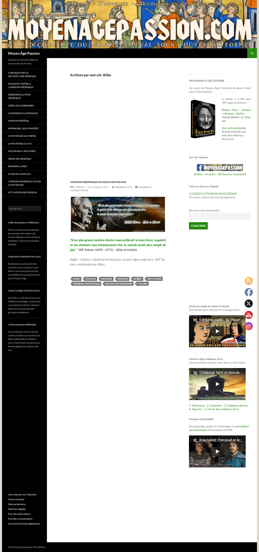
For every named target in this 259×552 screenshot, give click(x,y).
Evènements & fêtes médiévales (19, 96)
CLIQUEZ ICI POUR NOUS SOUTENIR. (213, 193)
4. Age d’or (196, 409)
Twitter (198, 174)
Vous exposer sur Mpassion (22, 494)
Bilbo (76, 278)
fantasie (123, 278)
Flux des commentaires (20, 518)
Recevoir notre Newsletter (204, 210)
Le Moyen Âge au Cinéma (22, 136)
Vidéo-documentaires (21, 105)
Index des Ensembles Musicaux (24, 256)
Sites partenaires (16, 504)
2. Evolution (214, 405)
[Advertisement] (115, 133)
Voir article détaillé (234, 128)
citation (91, 278)
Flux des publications (19, 513)
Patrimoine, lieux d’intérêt (23, 128)
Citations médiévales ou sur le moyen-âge (98, 182)
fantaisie (106, 278)
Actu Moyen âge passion (22, 192)
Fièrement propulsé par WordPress (26, 547)
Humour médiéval (18, 120)
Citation (79, 187)
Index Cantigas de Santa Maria (24, 290)
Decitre (240, 113)
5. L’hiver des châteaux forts (221, 409)
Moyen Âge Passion (24, 53)
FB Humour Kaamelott (232, 174)
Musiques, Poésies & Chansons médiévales (21, 85)
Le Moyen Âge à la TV (20, 143)
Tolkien (142, 283)
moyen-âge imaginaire (118, 283)
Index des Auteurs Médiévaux (23, 222)
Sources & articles (19, 174)
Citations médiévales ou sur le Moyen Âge (24, 183)
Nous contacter (16, 499)
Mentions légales (17, 509)
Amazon (246, 109)
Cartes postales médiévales (22, 324)
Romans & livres (17, 166)
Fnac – (236, 109)
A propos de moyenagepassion (24, 523)
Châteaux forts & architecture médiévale (22, 74)
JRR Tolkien (154, 278)
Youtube (210, 174)
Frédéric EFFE (123, 187)
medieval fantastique (86, 283)
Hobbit (138, 278)
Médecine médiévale (19, 158)
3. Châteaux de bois (236, 405)
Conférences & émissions (23, 113)
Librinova (228, 113)
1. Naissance (197, 405)
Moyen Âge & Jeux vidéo (22, 151)
